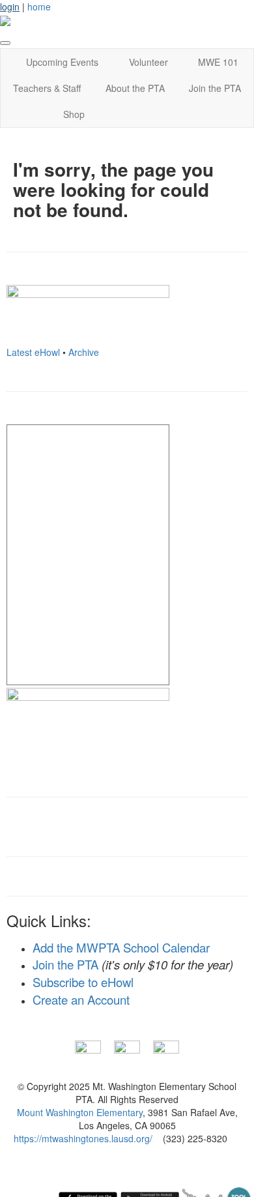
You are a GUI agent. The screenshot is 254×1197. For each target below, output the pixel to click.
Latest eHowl (33, 352)
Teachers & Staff (47, 88)
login (10, 6)
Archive (83, 352)
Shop (74, 114)
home (39, 6)
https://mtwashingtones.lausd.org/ (83, 1138)
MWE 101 (218, 61)
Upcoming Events (62, 61)
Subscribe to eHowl (83, 981)
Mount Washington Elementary (80, 1112)
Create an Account (81, 999)
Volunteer (148, 61)
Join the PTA (215, 88)
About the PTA (135, 88)
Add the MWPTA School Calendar (121, 947)
